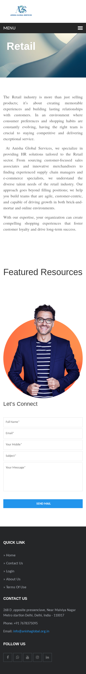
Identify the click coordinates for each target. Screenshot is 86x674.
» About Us (12, 579)
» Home (9, 555)
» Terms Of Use (14, 587)
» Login (8, 571)
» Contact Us (13, 563)
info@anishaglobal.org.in (31, 631)
